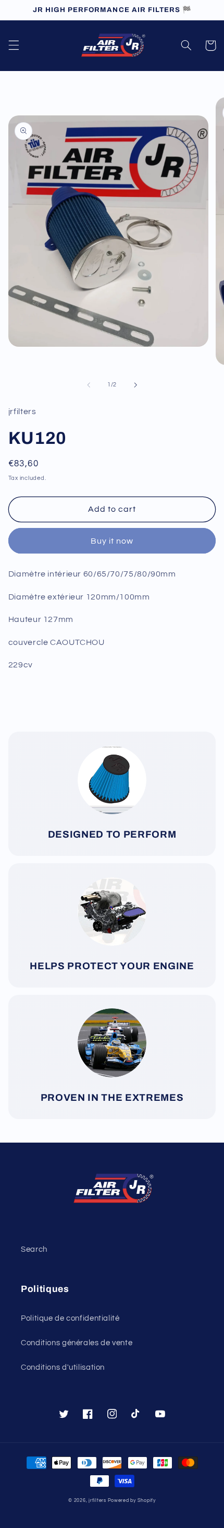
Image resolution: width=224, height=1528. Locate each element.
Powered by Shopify (132, 1500)
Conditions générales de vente (76, 1343)
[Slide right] (135, 384)
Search (34, 1249)
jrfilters (97, 1500)
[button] (14, 45)
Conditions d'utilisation (63, 1367)
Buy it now (112, 541)
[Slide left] (88, 384)
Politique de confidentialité (70, 1318)
